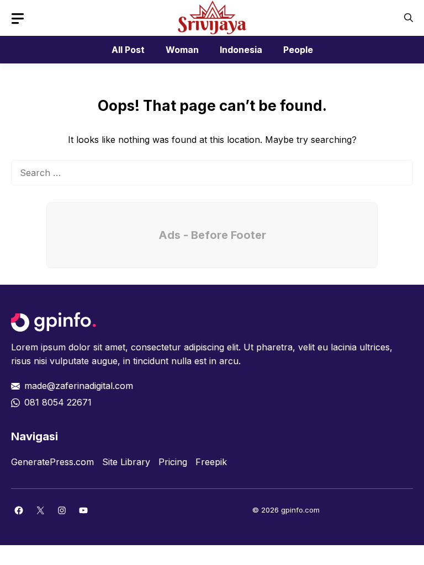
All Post (128, 49)
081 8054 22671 (58, 402)
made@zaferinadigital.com (78, 385)
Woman (182, 49)
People (298, 49)
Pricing (172, 461)
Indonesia (241, 49)
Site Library (126, 461)
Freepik (211, 461)
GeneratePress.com (52, 461)
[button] (408, 18)
